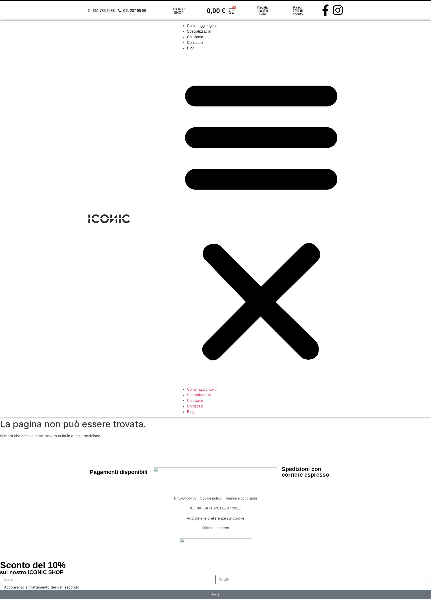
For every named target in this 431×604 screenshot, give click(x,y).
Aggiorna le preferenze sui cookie (215, 518)
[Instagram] (337, 10)
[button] (261, 219)
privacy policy (92, 587)
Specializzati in (199, 31)
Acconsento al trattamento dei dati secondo (54, 587)
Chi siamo (195, 37)
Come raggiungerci (202, 26)
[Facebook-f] (325, 10)
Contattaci (195, 42)
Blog (190, 48)
